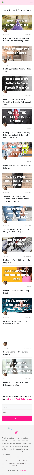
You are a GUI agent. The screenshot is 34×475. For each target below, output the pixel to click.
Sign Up (17, 418)
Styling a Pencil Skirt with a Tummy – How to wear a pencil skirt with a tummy (16, 198)
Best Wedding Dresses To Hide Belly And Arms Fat (15, 383)
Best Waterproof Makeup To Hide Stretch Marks (15, 322)
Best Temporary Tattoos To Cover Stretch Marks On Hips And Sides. (17, 102)
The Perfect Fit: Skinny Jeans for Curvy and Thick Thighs (16, 230)
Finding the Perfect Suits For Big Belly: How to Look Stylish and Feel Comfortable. (16, 135)
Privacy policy (22, 470)
